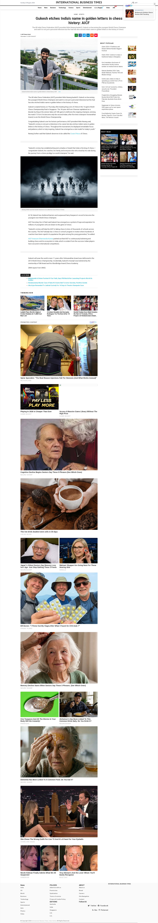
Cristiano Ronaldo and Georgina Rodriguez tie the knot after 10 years (58, 314)
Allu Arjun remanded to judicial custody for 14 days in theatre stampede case (56, 285)
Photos (22, 911)
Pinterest (104, 910)
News (46, 7)
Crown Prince (75, 134)
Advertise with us (55, 887)
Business (53, 7)
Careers (81, 893)
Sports (78, 7)
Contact (81, 899)
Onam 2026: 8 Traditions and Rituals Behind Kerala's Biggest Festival (112, 49)
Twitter (93, 906)
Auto (21, 908)
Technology (62, 7)
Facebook (103, 906)
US (21, 890)
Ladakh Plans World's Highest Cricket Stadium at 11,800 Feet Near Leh (31, 314)
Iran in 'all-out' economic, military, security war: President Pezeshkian (112, 89)
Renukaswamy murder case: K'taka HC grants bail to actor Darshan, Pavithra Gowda (57, 283)
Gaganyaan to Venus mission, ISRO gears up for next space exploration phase (111, 107)
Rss (95, 910)
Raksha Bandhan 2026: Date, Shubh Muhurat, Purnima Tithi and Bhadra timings (112, 73)
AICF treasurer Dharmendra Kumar (40, 239)
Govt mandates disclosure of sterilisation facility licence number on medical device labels (112, 64)
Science (71, 7)
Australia (53, 904)
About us (82, 887)
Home (40, 7)
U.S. (51, 916)
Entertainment (87, 7)
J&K (114, 7)
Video (108, 7)
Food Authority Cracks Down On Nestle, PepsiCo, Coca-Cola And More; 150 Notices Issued (112, 115)
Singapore (53, 910)
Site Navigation (84, 896)
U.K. (51, 913)
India (22, 887)
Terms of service (55, 896)
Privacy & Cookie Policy (58, 899)
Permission (53, 890)
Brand (81, 890)
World (22, 893)
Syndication (54, 893)
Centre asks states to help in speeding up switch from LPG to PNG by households (112, 81)
